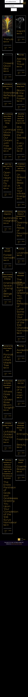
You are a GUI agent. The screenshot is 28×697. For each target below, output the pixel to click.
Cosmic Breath (21, 467)
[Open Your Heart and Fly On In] (7, 166)
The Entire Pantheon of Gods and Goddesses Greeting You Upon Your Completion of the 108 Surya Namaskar (10, 502)
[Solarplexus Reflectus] (7, 86)
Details (10, 47)
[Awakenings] (21, 346)
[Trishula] (7, 26)
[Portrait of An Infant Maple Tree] (7, 348)
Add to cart (5, 48)
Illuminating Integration (10, 219)
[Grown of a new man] (21, 382)
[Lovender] (21, 249)
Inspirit (21, 31)
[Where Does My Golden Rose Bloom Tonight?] (7, 384)
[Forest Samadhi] (7, 250)
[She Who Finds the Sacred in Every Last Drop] (21, 118)
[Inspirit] (21, 22)
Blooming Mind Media (17, 544)
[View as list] (15, 9)
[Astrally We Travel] (21, 55)
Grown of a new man (21, 391)
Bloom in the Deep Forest (21, 94)
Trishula (8, 39)
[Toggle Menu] (24, 3)
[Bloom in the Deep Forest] (21, 85)
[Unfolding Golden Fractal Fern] (7, 425)
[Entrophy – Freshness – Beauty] (21, 426)
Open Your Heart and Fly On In (7, 179)
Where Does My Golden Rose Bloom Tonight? (8, 399)
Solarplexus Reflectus (10, 94)
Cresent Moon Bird (8, 66)
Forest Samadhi (9, 256)
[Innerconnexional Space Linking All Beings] (7, 276)
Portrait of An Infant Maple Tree (8, 360)
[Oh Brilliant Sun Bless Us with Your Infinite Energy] (21, 167)
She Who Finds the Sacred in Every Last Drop (21, 138)
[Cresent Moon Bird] (7, 57)
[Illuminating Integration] (7, 213)
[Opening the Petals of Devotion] (21, 215)
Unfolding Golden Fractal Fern (9, 435)
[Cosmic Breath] (21, 461)
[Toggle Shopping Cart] (20, 3)
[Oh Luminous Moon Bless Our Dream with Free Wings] (7, 118)
